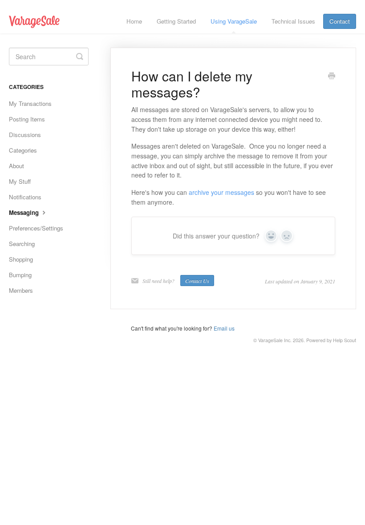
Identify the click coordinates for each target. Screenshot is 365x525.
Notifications (25, 197)
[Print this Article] (331, 76)
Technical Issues (293, 21)
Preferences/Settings (36, 228)
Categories (23, 150)
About (16, 166)
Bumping (20, 275)
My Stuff (20, 181)
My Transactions (30, 103)
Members (21, 290)
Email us (224, 328)
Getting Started (176, 21)
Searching (22, 243)
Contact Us (197, 280)
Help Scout (344, 340)
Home (134, 21)
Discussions (25, 134)
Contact (339, 21)
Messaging (25, 212)
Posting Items (27, 119)
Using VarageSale (234, 21)
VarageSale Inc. (275, 340)
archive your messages (221, 192)
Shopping (21, 259)
